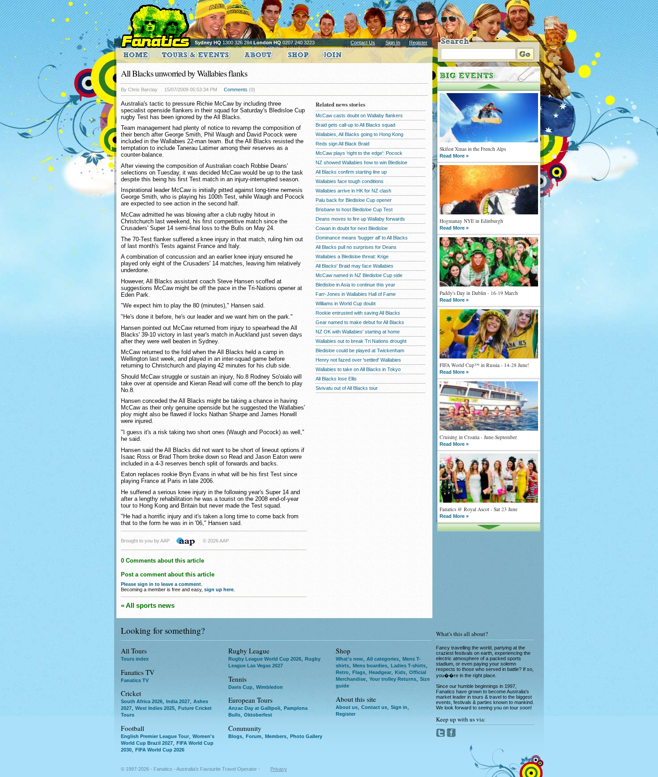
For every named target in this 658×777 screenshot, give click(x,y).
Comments (236, 89)
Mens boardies (370, 665)
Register (418, 42)
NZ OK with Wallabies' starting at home (358, 331)
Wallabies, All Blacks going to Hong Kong (359, 134)
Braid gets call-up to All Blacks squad (355, 125)
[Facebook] (451, 735)
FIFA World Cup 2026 (159, 749)
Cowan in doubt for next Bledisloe (352, 228)
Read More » (454, 155)
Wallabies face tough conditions (350, 181)
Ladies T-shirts (408, 665)
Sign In (392, 42)
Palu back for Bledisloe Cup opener (354, 200)
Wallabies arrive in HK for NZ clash (353, 190)
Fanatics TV (135, 680)
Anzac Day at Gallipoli (254, 708)
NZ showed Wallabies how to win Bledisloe (361, 162)
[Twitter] (441, 735)
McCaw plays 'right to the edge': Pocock (359, 153)
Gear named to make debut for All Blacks (360, 322)
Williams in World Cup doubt (346, 303)
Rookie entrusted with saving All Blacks (358, 313)
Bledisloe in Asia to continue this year (355, 284)
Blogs (235, 736)
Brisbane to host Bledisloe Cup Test (354, 209)
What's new (349, 659)
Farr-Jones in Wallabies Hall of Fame (356, 294)
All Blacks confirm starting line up (351, 172)
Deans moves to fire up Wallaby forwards (360, 219)
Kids (400, 672)
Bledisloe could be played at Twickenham (360, 350)
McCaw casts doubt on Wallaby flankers (359, 115)
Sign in (399, 707)
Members (275, 736)
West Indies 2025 (155, 708)
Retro (342, 672)
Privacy (278, 769)
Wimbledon (269, 687)
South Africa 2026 (141, 701)
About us (347, 707)
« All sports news (148, 605)
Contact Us (362, 42)
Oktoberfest (258, 714)
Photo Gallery (306, 736)
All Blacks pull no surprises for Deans (356, 247)
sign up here (219, 589)
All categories (383, 659)
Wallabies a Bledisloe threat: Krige (352, 256)
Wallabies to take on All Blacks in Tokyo (358, 369)
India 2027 (178, 701)
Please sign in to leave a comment (161, 584)
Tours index (135, 659)
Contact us (374, 707)
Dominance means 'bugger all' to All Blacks (362, 237)
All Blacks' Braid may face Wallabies (354, 266)
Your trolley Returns (392, 679)
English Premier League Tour (155, 736)
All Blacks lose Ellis (336, 378)
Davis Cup (240, 687)
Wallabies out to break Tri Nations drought (361, 341)
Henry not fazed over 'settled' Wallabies (358, 360)
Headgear (380, 672)
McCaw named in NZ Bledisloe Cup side (359, 275)
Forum (253, 736)
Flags (358, 672)
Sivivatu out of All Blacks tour (347, 388)
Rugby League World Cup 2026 (264, 659)
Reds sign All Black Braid (342, 143)
